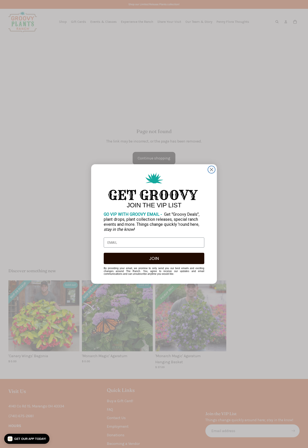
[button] (26, 439)
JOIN (154, 258)
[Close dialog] (211, 169)
